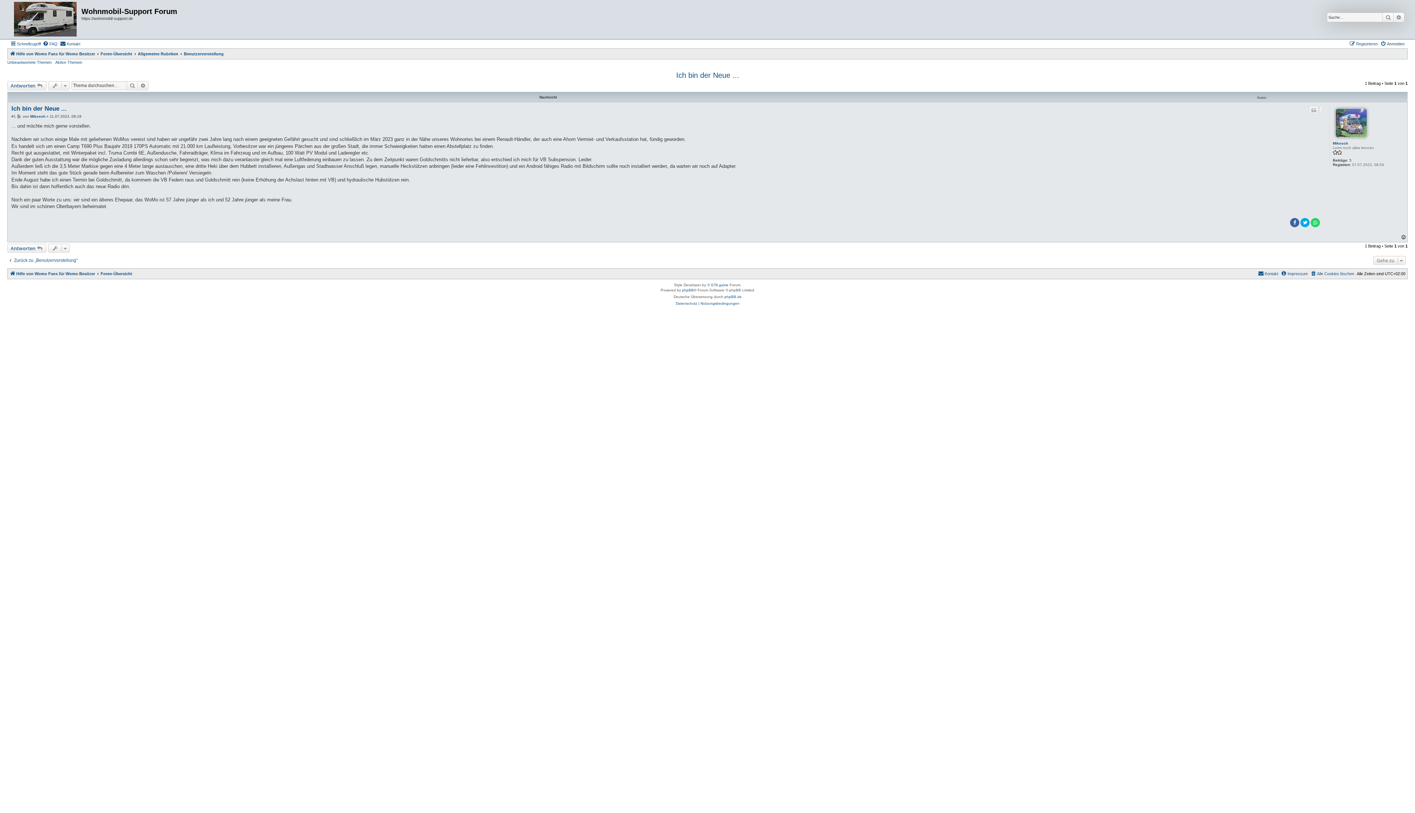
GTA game (720, 285)
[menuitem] (50, 43)
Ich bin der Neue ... (707, 75)
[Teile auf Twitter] (1305, 222)
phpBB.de (733, 297)
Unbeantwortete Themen (29, 62)
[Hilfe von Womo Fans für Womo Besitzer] (45, 19)
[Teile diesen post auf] (1321, 110)
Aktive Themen (68, 62)
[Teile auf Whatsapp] (1315, 222)
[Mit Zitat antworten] (1313, 110)
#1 (13, 116)
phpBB (688, 290)
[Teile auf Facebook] (1294, 222)
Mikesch (1340, 143)
